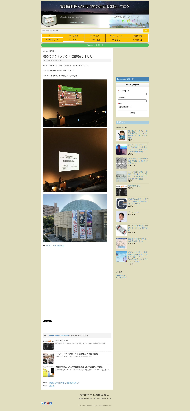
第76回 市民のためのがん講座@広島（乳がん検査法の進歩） (79, 367)
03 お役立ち (95, 36)
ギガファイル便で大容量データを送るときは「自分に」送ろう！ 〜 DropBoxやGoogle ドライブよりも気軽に (138, 256)
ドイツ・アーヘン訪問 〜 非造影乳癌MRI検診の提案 (76, 354)
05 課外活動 (137, 36)
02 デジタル (73, 36)
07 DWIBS (73, 40)
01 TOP (52, 36)
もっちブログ (121, 277)
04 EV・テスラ (116, 36)
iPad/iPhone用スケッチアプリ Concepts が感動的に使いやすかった (138, 201)
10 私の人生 (137, 40)
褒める (51, 386)
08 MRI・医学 (95, 40)
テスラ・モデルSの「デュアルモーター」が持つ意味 (138, 228)
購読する (121, 122)
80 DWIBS (60, 246)
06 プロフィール (52, 40)
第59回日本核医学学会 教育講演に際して (64, 383)
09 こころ (116, 40)
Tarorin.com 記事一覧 (95, 45)
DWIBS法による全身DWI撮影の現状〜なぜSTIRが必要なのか (138, 161)
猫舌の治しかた (61, 340)
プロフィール (133, 212)
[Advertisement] (61, 267)
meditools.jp (120, 275)
